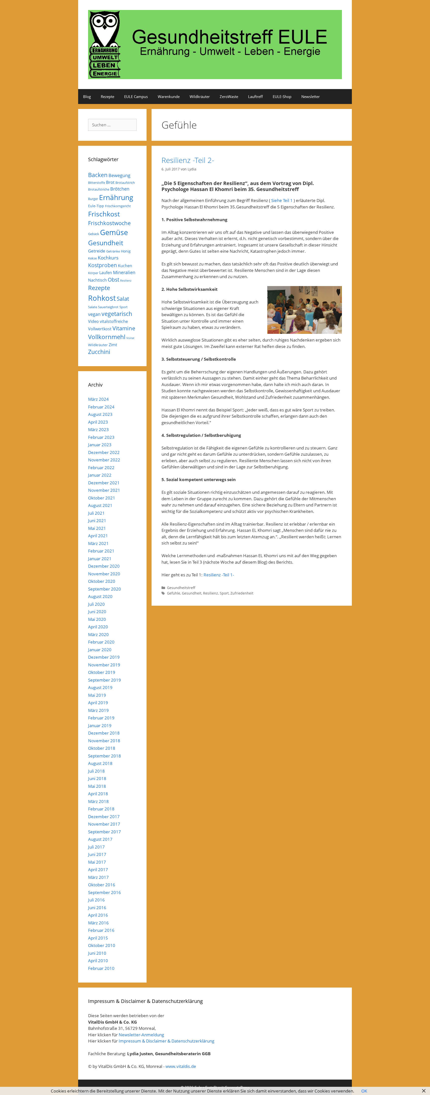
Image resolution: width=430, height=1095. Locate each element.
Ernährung (116, 197)
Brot (110, 182)
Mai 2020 (97, 619)
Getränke (113, 251)
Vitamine (123, 328)
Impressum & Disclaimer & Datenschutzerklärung (166, 1041)
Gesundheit (191, 593)
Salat (123, 298)
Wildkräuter (200, 96)
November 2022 (104, 460)
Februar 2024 (101, 407)
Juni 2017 (97, 854)
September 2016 (104, 892)
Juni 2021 (97, 520)
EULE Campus (136, 96)
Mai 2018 (97, 786)
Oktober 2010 (101, 945)
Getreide (96, 251)
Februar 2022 (101, 467)
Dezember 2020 (104, 566)
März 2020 (98, 634)
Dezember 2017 (104, 816)
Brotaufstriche (98, 189)
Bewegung (119, 175)
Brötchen (119, 189)
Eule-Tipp (96, 205)
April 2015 (98, 938)
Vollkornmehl (106, 337)
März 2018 (98, 801)
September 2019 (104, 680)
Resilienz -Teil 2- (187, 160)
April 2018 (98, 793)
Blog (87, 96)
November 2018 (104, 741)
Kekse (92, 258)
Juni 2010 (97, 953)
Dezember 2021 (104, 483)
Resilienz (210, 593)
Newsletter (310, 96)
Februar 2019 (101, 718)
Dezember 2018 (104, 733)
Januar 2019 (99, 725)
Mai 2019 (97, 695)
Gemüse (114, 232)
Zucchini (99, 352)
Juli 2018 (96, 771)
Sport (224, 593)
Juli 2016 (96, 900)
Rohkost (102, 298)
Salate (92, 307)
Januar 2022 (99, 475)
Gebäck (93, 234)
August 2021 (100, 505)
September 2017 (104, 832)
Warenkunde (169, 96)
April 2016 (98, 915)
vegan (94, 314)
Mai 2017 (97, 862)
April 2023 (98, 422)
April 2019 (98, 702)
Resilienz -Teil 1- (219, 575)
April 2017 (98, 869)
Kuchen (125, 265)
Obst (113, 279)
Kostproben (102, 265)
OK (364, 1091)
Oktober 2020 (101, 581)
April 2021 (98, 536)
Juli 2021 (96, 513)
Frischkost (104, 213)
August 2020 (100, 596)
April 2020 (98, 627)
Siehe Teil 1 (282, 200)
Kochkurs (108, 257)
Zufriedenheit (241, 593)
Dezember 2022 (104, 452)
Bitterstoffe (96, 182)
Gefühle (173, 593)
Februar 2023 (101, 437)
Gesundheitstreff (181, 587)
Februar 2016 (101, 930)
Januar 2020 (99, 649)
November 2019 (104, 665)
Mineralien (124, 272)
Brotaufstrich (125, 182)
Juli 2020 (96, 604)
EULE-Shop (282, 96)
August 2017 (100, 839)
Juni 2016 (97, 907)
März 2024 (98, 399)
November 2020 (104, 574)
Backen (98, 175)
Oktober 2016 (101, 885)
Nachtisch (97, 280)
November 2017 (104, 824)
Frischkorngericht (118, 206)
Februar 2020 (101, 642)
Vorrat (130, 338)
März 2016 (98, 923)
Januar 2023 (99, 445)
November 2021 (104, 490)
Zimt (113, 345)
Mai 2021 (97, 528)
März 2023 (98, 429)
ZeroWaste (229, 96)
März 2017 (98, 877)
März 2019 (98, 710)
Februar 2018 (101, 809)
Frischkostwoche (109, 223)
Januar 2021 (99, 558)
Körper (93, 273)
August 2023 (100, 414)
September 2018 (104, 756)
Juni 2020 (97, 611)
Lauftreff (255, 96)
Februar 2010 (101, 968)
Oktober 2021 (101, 498)
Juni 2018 (97, 778)
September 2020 (104, 589)
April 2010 (98, 960)
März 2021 (98, 543)
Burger (93, 199)
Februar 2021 (101, 551)
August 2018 (100, 763)
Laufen (105, 272)
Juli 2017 (96, 847)
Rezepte (107, 96)
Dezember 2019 (104, 657)
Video (93, 321)
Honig (126, 251)
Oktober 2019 (101, 672)
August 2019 (100, 687)
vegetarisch (117, 314)
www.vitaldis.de (180, 1066)
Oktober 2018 (101, 748)
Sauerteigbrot (108, 307)
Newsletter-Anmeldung (141, 1035)
